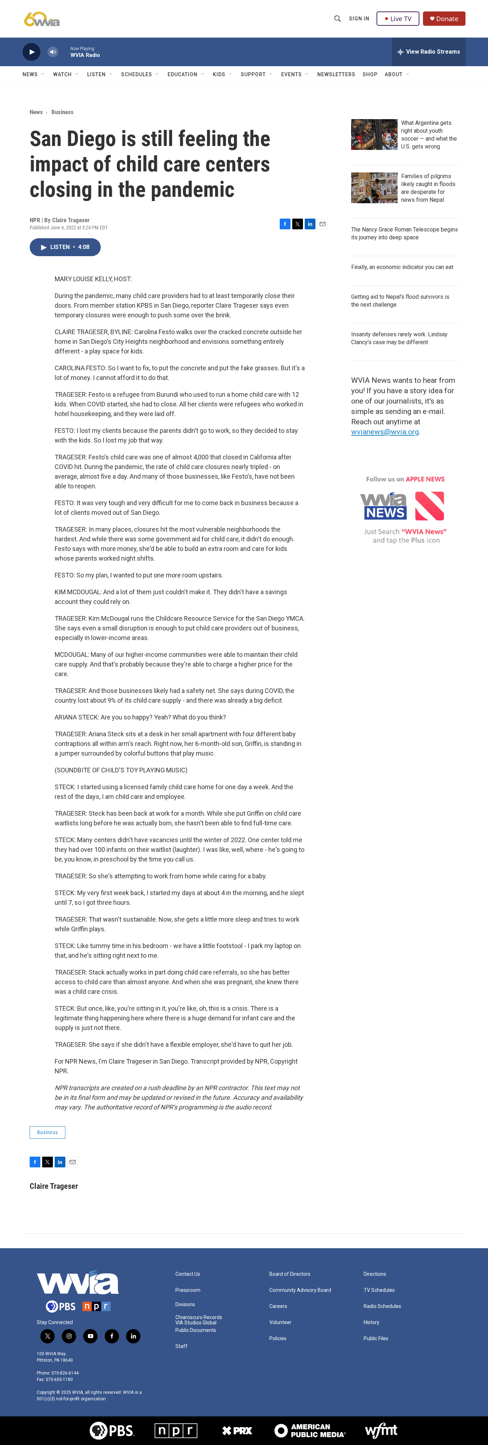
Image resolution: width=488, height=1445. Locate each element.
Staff (181, 1346)
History (371, 1322)
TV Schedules (379, 1290)
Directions (375, 1274)
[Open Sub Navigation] (43, 74)
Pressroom (187, 1290)
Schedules (136, 74)
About (394, 74)
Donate (447, 19)
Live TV (401, 18)
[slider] (64, 51)
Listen (96, 74)
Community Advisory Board (300, 1290)
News (30, 74)
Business (62, 112)
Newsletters (336, 74)
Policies (278, 1338)
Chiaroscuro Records (198, 1317)
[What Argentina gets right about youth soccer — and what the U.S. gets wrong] (374, 134)
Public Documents (195, 1330)
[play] (31, 52)
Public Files (376, 1338)
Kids (219, 74)
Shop (370, 74)
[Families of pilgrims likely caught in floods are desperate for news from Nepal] (374, 187)
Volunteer (280, 1322)
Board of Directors (289, 1274)
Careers (278, 1306)
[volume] (53, 52)
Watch (62, 74)
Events (291, 74)
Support (253, 74)
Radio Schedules (382, 1306)
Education (183, 74)
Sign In (359, 18)
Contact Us (187, 1274)
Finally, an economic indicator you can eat (402, 267)
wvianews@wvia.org (385, 432)
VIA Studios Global (195, 1323)
